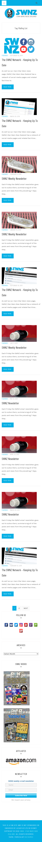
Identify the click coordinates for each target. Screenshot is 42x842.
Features (5, 55)
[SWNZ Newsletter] (19, 389)
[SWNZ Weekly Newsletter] (19, 164)
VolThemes (29, 837)
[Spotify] (36, 625)
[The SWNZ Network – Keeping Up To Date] (19, 46)
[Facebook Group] (11, 625)
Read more (8, 87)
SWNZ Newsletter (10, 403)
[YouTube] (26, 625)
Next (26, 608)
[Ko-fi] (21, 631)
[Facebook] (6, 625)
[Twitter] (16, 625)
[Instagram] (21, 625)
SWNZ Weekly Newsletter (14, 178)
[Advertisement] (21, 811)
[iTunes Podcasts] (31, 625)
